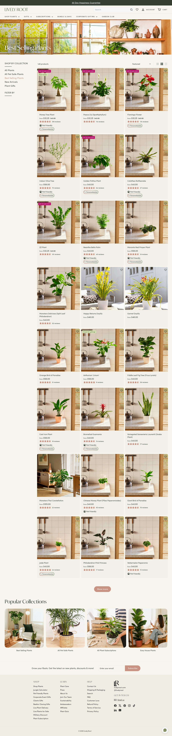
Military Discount (40, 715)
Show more (102, 589)
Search (90, 693)
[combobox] (113, 9)
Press (62, 690)
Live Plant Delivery (40, 707)
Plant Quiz (64, 711)
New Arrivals (11, 81)
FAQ (88, 697)
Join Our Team (66, 697)
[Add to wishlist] (77, 71)
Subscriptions (43, 16)
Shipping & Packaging (96, 690)
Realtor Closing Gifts (41, 704)
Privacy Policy (93, 711)
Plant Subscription (40, 718)
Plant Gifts (10, 85)
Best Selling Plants (14, 77)
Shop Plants (11, 16)
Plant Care (64, 686)
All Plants (9, 70)
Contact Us (91, 686)
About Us (64, 693)
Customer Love (93, 700)
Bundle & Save (65, 16)
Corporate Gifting (85, 16)
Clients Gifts (38, 700)
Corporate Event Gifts (42, 697)
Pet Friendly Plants (40, 693)
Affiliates (63, 707)
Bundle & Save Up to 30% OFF (86, 2)
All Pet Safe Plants (14, 74)
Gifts (27, 16)
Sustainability (65, 700)
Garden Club (108, 16)
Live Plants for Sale (41, 711)
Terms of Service (94, 707)
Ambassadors (65, 704)
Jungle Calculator (40, 690)
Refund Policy (92, 704)
